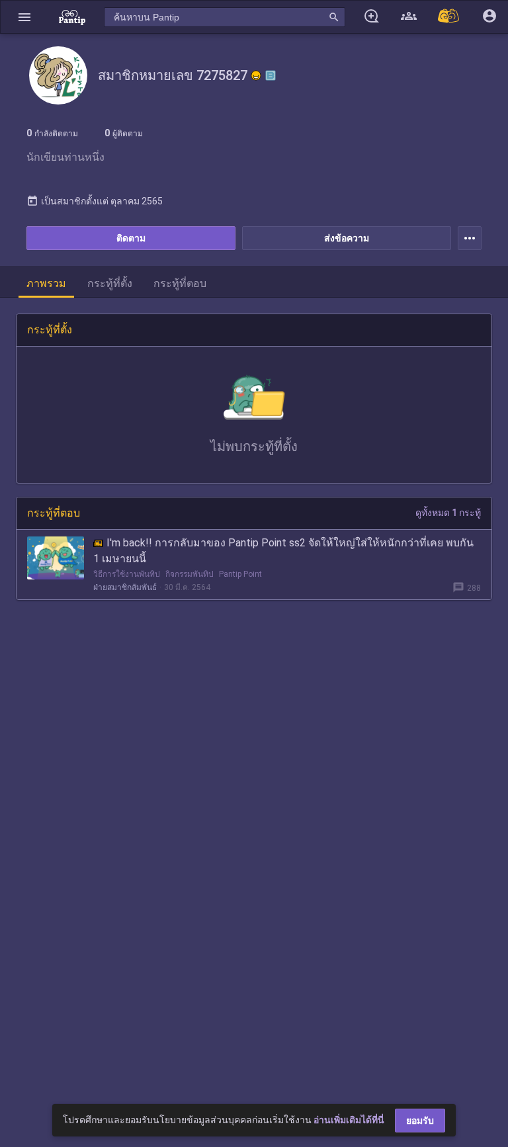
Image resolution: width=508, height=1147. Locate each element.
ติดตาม (131, 238)
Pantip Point (240, 574)
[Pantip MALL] (449, 17)
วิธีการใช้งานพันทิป (126, 574)
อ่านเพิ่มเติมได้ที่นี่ (349, 1120)
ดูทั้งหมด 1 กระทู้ (448, 512)
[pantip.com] (72, 17)
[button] (24, 17)
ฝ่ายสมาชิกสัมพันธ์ (125, 587)
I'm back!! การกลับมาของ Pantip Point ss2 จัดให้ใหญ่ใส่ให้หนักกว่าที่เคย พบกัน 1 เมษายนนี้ (283, 550)
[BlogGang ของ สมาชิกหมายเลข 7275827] (270, 75)
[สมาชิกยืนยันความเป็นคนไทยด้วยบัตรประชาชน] (256, 75)
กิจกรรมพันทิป (189, 574)
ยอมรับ (420, 1120)
